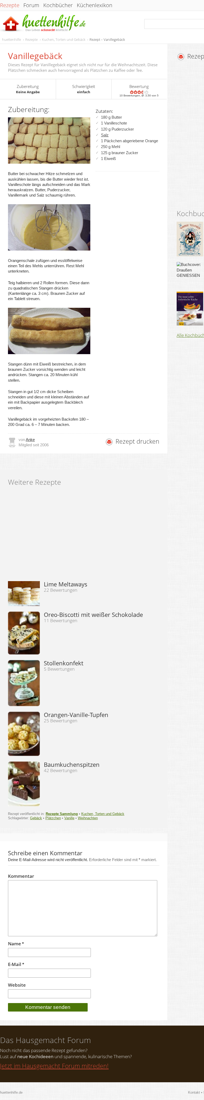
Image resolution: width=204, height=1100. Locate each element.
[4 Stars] (143, 92)
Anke (30, 439)
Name (16, 944)
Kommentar (21, 876)
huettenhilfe (11, 39)
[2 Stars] (135, 92)
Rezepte (9, 5)
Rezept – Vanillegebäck (107, 39)
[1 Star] (132, 92)
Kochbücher (58, 5)
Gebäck (36, 818)
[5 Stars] (146, 92)
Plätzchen (53, 818)
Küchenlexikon (94, 5)
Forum (31, 5)
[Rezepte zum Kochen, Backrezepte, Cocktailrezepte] (43, 23)
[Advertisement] (83, 535)
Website (17, 985)
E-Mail (16, 964)
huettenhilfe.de (11, 1092)
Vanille (69, 818)
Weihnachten (88, 818)
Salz (105, 135)
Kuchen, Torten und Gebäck (63, 39)
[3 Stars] (139, 92)
